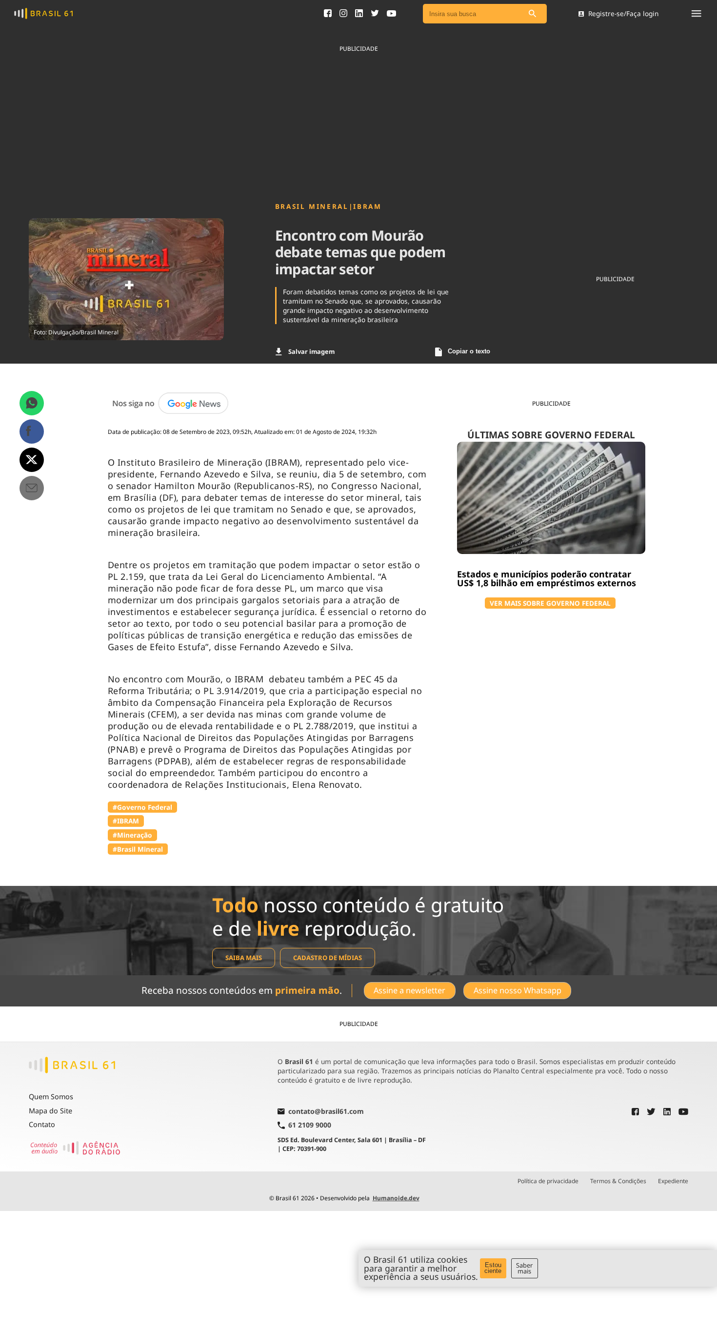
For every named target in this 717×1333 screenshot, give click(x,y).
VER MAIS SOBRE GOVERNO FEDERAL (550, 603)
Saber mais (524, 1268)
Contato (42, 1124)
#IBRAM (126, 820)
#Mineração (132, 835)
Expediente (673, 1181)
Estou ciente (492, 1268)
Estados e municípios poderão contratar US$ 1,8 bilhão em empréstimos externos (546, 578)
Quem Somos (51, 1096)
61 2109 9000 (309, 1125)
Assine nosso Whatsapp (517, 990)
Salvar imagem (311, 351)
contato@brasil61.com (326, 1112)
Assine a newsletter (409, 990)
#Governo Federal (142, 807)
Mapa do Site (50, 1110)
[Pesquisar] (532, 14)
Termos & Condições (618, 1181)
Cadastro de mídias (327, 957)
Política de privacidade (548, 1181)
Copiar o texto (469, 351)
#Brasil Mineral (138, 849)
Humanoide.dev (396, 1198)
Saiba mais (243, 957)
